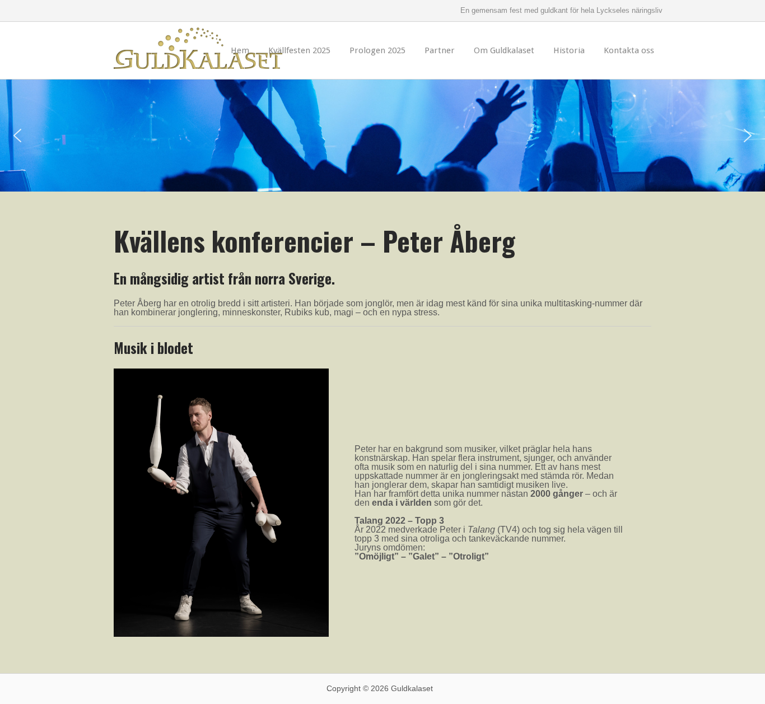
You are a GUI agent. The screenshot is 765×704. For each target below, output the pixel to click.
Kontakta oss (629, 50)
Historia (569, 50)
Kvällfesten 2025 (299, 50)
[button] (17, 135)
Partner (440, 50)
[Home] (198, 59)
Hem (240, 50)
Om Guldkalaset (504, 50)
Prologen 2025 (377, 50)
